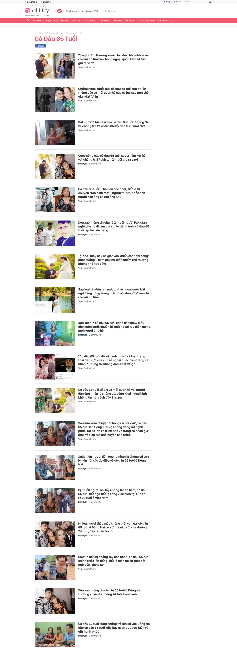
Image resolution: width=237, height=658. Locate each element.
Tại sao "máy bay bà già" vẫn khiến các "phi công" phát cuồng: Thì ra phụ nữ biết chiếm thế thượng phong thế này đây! (113, 260)
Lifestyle (36, 21)
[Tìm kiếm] (210, 2)
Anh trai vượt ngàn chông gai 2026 (82, 11)
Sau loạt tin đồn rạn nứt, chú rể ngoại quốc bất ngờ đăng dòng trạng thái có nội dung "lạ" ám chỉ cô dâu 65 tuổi (113, 293)
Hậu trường (90, 21)
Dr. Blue (47, 2)
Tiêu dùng (117, 21)
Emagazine (32, 2)
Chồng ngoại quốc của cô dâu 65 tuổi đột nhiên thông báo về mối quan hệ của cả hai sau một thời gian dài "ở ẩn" (114, 92)
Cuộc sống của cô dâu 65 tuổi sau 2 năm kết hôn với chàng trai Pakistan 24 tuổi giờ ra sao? (113, 157)
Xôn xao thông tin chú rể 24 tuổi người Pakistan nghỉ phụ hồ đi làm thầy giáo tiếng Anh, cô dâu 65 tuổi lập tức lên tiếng (113, 226)
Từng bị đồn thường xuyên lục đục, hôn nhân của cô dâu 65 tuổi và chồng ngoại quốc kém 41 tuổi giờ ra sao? (113, 59)
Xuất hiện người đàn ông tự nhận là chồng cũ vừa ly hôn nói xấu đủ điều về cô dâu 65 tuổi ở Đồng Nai (113, 460)
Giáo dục (76, 21)
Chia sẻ (41, 46)
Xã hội (47, 21)
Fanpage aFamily (173, 2)
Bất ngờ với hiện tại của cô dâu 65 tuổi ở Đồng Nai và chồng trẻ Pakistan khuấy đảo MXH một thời (113, 124)
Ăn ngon (130, 21)
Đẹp (56, 21)
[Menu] (171, 20)
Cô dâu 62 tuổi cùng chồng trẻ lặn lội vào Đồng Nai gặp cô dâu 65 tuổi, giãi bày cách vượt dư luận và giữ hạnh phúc (114, 627)
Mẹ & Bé (65, 21)
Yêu (80, 67)
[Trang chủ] (27, 20)
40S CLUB (162, 21)
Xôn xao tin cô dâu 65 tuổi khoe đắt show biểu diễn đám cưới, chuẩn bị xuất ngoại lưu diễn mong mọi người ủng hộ (114, 326)
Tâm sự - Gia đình (146, 21)
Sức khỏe (104, 21)
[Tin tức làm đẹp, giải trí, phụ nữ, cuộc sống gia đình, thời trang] (37, 11)
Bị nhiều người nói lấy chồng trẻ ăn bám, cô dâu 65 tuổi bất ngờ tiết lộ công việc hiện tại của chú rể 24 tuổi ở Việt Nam (112, 494)
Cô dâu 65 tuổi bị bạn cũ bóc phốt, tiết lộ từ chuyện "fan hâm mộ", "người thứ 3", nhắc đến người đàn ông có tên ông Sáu (111, 193)
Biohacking (110, 11)
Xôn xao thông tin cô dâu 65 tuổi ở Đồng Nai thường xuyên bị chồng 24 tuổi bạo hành (109, 592)
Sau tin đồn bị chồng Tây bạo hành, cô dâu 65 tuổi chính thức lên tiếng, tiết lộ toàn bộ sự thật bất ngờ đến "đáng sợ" (113, 561)
